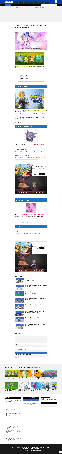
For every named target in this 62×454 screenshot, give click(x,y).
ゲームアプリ (10, 7)
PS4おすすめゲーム (20, 447)
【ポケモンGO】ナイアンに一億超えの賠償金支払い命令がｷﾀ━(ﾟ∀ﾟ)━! (24, 390)
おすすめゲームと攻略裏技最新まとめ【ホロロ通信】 (34, 450)
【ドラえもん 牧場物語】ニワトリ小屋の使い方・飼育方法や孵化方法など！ (13, 422)
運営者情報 (37, 448)
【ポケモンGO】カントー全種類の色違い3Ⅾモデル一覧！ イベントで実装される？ (24, 378)
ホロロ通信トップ (13, 447)
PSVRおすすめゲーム (35, 447)
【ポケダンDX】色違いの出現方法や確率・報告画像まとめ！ (13, 414)
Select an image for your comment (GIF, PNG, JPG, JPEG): (23, 354)
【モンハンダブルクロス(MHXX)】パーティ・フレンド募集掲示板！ (13, 410)
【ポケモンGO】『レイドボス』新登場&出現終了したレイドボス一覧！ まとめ (35, 318)
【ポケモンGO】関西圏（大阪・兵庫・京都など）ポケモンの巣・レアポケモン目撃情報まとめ (36, 312)
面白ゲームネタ (49, 447)
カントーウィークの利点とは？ (25, 76)
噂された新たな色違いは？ (24, 78)
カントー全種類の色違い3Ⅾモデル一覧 (21, 222)
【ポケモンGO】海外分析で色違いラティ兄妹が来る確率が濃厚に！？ (36, 305)
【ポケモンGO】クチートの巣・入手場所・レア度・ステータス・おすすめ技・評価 (36, 279)
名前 (17, 344)
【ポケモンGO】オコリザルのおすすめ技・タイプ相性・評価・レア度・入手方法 (36, 325)
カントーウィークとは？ (24, 75)
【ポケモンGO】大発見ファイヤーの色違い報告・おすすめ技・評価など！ (50, 378)
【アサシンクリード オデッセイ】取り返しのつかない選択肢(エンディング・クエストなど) (13, 405)
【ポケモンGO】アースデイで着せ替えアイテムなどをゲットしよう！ (11, 390)
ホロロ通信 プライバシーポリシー (28, 448)
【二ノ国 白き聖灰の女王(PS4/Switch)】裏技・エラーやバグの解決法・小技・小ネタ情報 (13, 427)
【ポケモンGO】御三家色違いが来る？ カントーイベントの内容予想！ (37, 378)
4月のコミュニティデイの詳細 (20, 238)
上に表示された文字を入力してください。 (21, 349)
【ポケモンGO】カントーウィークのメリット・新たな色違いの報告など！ (36, 7)
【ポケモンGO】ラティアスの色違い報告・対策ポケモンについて (37, 390)
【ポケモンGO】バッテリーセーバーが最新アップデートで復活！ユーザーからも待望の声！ (36, 292)
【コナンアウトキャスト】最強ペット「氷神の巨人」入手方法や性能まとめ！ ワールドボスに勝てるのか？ (13, 431)
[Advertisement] (31, 14)
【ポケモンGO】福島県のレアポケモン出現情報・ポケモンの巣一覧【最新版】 (36, 299)
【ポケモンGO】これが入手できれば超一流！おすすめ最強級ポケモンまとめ (36, 286)
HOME (7, 7)
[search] (56, 5)
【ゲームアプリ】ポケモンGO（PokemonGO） (19, 7)
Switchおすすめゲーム (27, 447)
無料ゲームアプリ (43, 447)
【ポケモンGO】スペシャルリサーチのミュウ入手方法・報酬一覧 (50, 390)
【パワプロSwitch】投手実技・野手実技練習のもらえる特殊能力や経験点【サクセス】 (13, 401)
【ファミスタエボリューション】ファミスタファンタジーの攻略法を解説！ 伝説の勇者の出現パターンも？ (13, 418)
